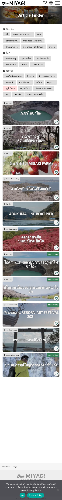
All (7, 34)
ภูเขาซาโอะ (26, 58)
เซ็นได (24, 65)
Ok (22, 495)
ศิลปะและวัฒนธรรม (44, 88)
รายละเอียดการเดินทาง (32, 41)
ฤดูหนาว (50, 82)
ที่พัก (39, 34)
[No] (58, 490)
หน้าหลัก (6, 466)
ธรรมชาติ (10, 82)
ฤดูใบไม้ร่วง (25, 88)
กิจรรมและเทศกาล (47, 76)
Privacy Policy (36, 495)
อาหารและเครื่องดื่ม (35, 95)
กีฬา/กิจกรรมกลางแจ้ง (22, 34)
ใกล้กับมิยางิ (38, 65)
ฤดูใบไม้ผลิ (10, 88)
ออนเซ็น (18, 95)
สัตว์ (7, 95)
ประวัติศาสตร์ (24, 82)
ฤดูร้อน (39, 82)
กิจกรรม (30, 76)
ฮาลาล (52, 47)
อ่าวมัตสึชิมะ (11, 65)
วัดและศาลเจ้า (12, 47)
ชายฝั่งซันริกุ (11, 58)
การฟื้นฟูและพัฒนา (14, 76)
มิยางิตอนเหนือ (43, 58)
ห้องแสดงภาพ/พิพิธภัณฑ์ (33, 47)
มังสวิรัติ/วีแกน (11, 41)
